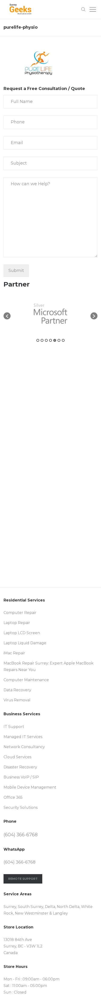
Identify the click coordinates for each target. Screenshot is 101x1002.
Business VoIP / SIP (21, 777)
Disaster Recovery (20, 767)
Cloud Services (17, 757)
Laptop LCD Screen (22, 633)
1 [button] (37, 340)
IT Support (14, 726)
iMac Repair (14, 653)
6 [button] (59, 340)
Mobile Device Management (30, 787)
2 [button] (42, 340)
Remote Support (23, 878)
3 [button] (46, 340)
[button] (7, 315)
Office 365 (13, 797)
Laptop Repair (17, 623)
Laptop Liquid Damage (25, 643)
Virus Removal (17, 700)
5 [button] (54, 340)
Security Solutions (21, 807)
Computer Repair (20, 612)
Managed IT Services (23, 737)
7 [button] (63, 340)
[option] (50, 313)
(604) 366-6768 (21, 834)
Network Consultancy (24, 747)
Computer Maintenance (26, 680)
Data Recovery (17, 690)
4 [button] (50, 340)
